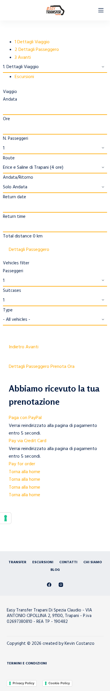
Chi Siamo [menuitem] (92, 562)
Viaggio (10, 92)
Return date (14, 197)
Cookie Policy (59, 683)
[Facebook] (49, 585)
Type (8, 310)
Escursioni (24, 76)
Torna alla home (24, 471)
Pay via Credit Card (27, 440)
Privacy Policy (23, 683)
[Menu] (101, 10)
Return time (14, 216)
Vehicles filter (16, 263)
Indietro (17, 347)
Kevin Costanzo (79, 643)
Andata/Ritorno (18, 177)
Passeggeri (13, 271)
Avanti (32, 347)
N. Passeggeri (15, 138)
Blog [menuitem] (55, 570)
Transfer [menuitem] (17, 562)
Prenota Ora (62, 366)
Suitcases (12, 290)
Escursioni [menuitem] (42, 562)
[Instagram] (61, 585)
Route (9, 158)
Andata (10, 99)
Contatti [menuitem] (68, 562)
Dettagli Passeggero (29, 249)
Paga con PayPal (25, 417)
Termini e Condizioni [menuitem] (27, 663)
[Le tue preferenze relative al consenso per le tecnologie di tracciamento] (5, 518)
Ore (6, 119)
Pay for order (22, 464)
